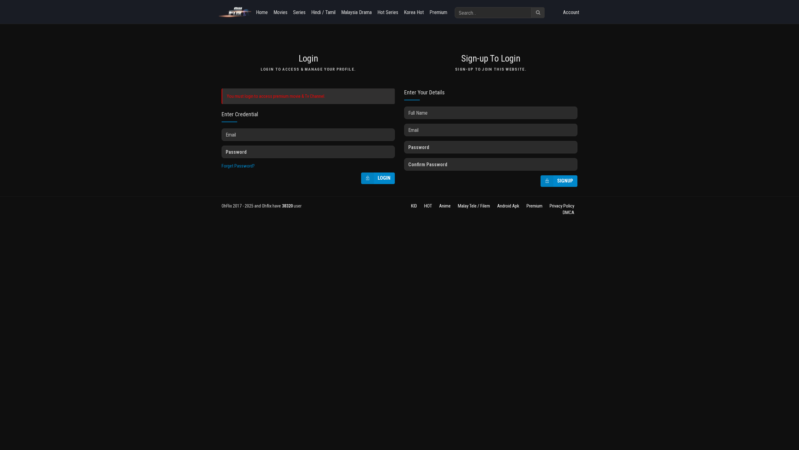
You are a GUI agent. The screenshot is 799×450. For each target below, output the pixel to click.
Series (299, 12)
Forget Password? (238, 166)
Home (262, 12)
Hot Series (387, 12)
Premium (438, 12)
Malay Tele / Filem (474, 206)
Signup (565, 181)
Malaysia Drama (356, 12)
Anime (445, 206)
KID (414, 206)
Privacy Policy (562, 206)
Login (384, 178)
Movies (280, 12)
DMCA (568, 212)
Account (571, 12)
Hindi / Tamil (323, 12)
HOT (428, 206)
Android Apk (508, 206)
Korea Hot (414, 12)
